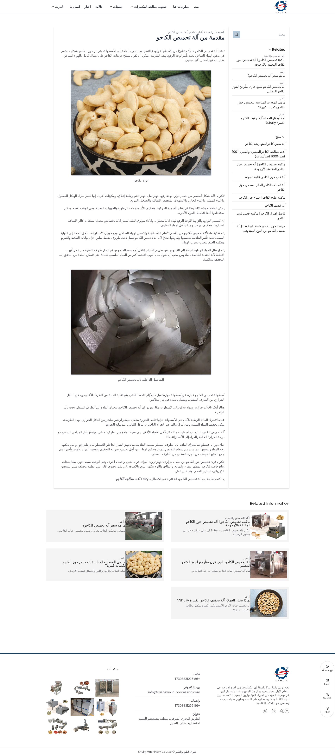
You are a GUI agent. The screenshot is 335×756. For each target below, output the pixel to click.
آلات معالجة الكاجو (128, 479)
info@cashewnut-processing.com (174, 692)
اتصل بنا (75, 6)
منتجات (118, 6)
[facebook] (282, 711)
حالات (99, 6)
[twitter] (273, 711)
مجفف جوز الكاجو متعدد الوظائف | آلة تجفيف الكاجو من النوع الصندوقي (261, 228)
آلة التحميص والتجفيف (273, 56)
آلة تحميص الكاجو (195, 233)
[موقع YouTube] (287, 711)
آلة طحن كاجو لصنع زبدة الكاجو (265, 144)
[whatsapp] (265, 711)
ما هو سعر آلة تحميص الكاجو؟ (266, 75)
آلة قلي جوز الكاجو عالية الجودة (265, 177)
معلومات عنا (181, 6)
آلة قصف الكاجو (275, 205)
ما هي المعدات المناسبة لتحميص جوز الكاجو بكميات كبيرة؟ (261, 104)
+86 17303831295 (187, 679)
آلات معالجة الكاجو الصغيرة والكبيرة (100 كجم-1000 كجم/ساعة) (258, 154)
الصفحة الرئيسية (215, 32)
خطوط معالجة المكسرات (150, 6)
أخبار (88, 6)
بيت (196, 6)
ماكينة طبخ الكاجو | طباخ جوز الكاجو (262, 197)
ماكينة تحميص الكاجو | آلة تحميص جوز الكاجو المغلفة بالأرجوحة (261, 62)
